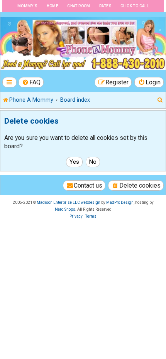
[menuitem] (31, 82)
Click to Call (134, 6)
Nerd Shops (65, 209)
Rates (105, 6)
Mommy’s (27, 6)
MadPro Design (120, 202)
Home (53, 6)
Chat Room (78, 6)
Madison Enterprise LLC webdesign (68, 202)
